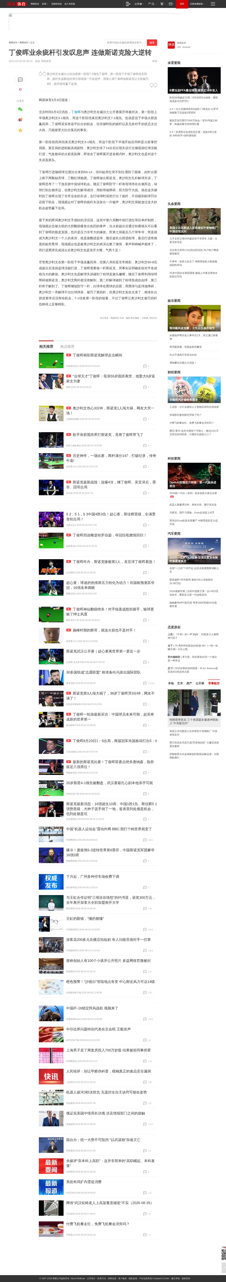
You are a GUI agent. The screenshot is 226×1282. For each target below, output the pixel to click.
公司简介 (91, 1278)
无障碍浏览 (56, 4)
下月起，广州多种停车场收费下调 (92, 876)
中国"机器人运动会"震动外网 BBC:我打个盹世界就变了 (109, 829)
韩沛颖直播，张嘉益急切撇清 (186, 346)
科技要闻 (174, 458)
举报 (154, 61)
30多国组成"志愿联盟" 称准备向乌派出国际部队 (103, 672)
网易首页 (35, 4)
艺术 (180, 683)
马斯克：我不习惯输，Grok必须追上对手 (192, 512)
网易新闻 (181, 43)
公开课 (200, 683)
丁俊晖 (76, 112)
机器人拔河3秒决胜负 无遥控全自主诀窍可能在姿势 (106, 1092)
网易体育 (24, 42)
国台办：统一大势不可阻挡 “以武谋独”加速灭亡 (103, 1140)
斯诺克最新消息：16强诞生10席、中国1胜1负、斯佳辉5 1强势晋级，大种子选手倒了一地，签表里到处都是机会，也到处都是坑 (111, 809)
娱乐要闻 (174, 300)
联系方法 (101, 1278)
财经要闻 (174, 372)
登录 (182, 4)
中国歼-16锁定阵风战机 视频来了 (92, 1008)
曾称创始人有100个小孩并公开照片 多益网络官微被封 (108, 961)
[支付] (162, 4)
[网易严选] (151, 4)
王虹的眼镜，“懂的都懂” (85, 919)
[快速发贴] (20, 79)
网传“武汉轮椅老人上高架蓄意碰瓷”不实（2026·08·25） (110, 1203)
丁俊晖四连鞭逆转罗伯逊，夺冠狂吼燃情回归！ (110, 535)
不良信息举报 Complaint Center (154, 1278)
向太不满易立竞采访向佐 (183, 354)
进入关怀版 (69, 4)
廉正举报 (175, 1278)
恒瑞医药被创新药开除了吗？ (186, 414)
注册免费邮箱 (196, 4)
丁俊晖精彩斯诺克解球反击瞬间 (97, 355)
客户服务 (122, 1278)
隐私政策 (133, 1278)
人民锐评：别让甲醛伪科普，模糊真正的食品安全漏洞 (108, 1071)
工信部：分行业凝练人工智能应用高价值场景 (194, 406)
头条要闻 (174, 204)
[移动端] (128, 4)
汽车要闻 (174, 533)
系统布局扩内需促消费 (84, 1182)
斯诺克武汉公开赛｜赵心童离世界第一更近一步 (103, 651)
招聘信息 (112, 1278)
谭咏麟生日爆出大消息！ (183, 362)
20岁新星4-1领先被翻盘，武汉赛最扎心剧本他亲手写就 (109, 783)
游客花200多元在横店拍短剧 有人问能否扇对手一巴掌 (108, 940)
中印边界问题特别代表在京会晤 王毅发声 (98, 1029)
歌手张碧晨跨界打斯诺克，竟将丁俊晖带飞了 (108, 435)
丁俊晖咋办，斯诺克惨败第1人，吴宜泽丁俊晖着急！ (114, 562)
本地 (171, 683)
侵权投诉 (186, 1278)
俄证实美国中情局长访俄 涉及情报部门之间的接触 (105, 1113)
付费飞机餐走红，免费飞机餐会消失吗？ (98, 1224)
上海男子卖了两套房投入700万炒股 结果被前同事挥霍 (108, 1050)
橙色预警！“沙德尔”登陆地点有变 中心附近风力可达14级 (110, 982)
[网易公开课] (139, 4)
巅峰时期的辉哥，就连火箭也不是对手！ (104, 630)
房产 (189, 683)
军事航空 (214, 683)
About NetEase (78, 1278)
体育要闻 (174, 63)
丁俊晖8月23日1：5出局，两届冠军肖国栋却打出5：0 (115, 741)
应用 (44, 4)
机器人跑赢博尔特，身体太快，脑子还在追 (193, 504)
